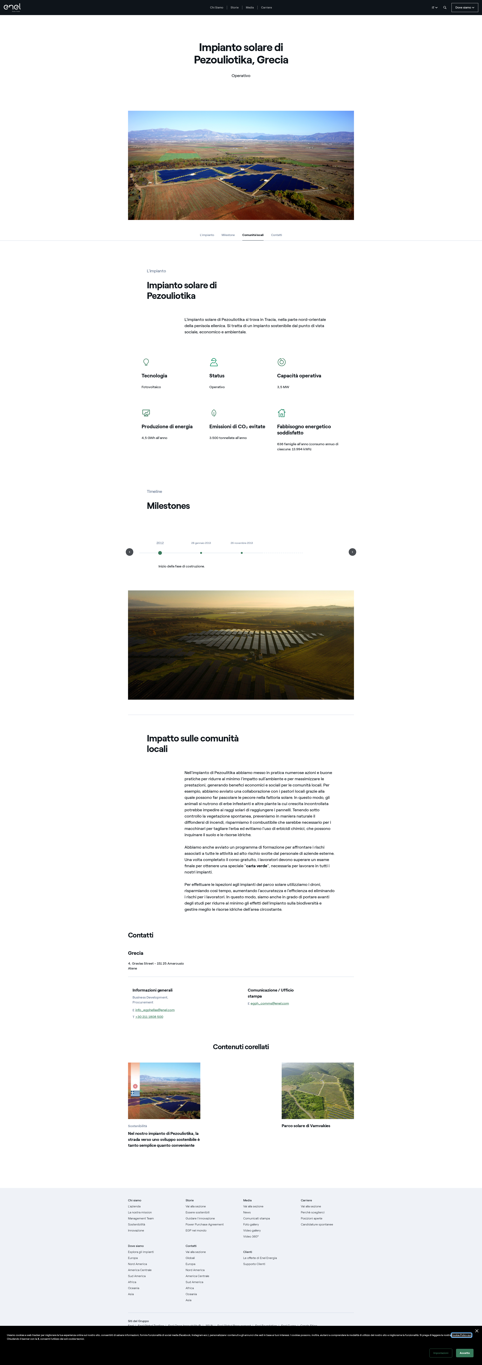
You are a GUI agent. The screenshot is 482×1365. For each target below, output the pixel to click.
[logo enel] (12, 7)
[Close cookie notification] (477, 1331)
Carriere (266, 7)
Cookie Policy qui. (461, 1335)
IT (433, 7)
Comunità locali (253, 235)
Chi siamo (134, 1200)
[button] (129, 552)
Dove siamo (136, 1246)
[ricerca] (445, 7)
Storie (235, 7)
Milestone (228, 235)
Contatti (276, 235)
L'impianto (207, 235)
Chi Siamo (216, 7)
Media (250, 7)
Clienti (247, 1252)
